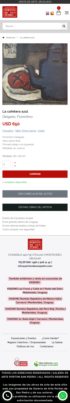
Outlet (41, 130)
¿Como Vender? (50, 338)
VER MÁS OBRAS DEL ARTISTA (35, 207)
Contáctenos (46, 346)
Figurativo (8, 130)
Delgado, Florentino (17, 117)
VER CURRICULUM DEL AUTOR (35, 194)
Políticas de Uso (25, 346)
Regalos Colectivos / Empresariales (26, 342)
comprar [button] (35, 174)
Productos (10, 37)
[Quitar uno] (15, 166)
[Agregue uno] (15, 162)
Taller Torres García (25, 130)
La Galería (57, 342)
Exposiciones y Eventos (23, 338)
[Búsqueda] (64, 26)
